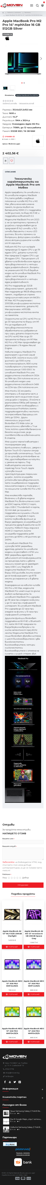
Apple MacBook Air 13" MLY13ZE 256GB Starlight (12, 933)
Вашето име (7, 839)
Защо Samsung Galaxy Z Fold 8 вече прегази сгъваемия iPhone (26, 1111)
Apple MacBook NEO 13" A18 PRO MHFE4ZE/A (34, 1030)
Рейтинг (6, 874)
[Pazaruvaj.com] (23, 1150)
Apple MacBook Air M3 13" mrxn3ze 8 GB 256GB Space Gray (34, 935)
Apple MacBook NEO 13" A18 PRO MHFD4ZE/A (12, 1030)
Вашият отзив (8, 846)
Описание (10, 172)
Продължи (23, 885)
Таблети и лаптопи (14, 12)
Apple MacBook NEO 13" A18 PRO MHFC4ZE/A (34, 983)
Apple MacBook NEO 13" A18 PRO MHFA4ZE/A (12, 983)
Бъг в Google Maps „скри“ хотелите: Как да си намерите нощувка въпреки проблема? (26, 1119)
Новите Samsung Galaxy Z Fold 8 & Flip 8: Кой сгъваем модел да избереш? (26, 1127)
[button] (4, 58)
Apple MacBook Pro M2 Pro (27, 95)
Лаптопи (27, 12)
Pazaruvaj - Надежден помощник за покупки (23, 1154)
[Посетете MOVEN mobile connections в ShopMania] (10, 1144)
